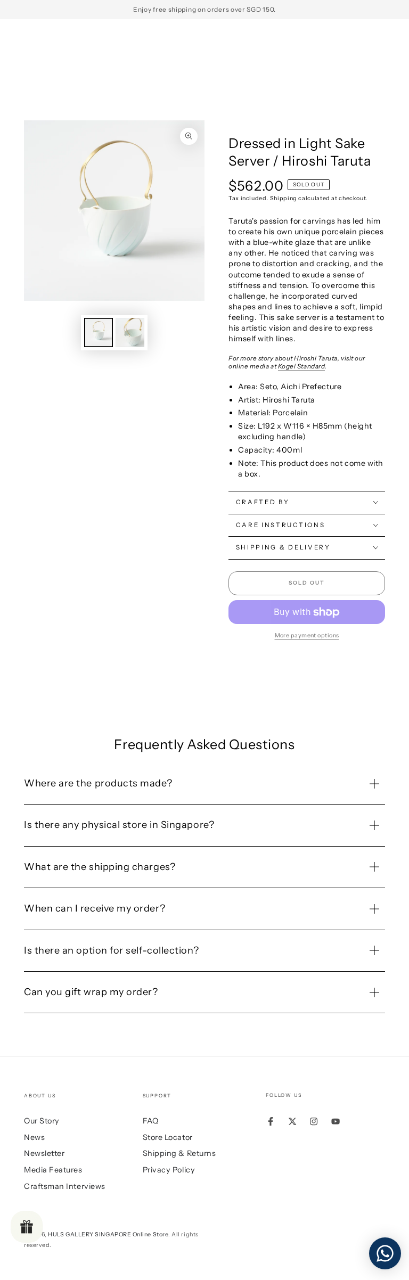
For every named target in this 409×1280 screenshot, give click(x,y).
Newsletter (44, 1153)
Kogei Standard (301, 366)
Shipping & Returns (179, 1153)
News (34, 1137)
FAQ (151, 1121)
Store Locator (168, 1137)
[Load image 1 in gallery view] (98, 332)
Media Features (53, 1170)
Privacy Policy (169, 1170)
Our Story (42, 1121)
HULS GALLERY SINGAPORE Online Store (108, 1234)
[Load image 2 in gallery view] (130, 332)
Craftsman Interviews (64, 1186)
